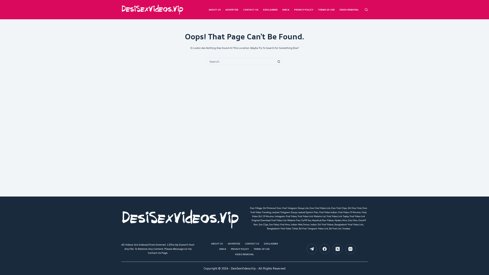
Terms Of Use (326, 9)
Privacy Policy (303, 9)
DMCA (285, 9)
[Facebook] (325, 249)
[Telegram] (312, 249)
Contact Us (250, 9)
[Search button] (279, 61)
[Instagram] (350, 249)
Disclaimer (270, 9)
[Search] (366, 9)
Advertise (231, 9)
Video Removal (349, 9)
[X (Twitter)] (338, 249)
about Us (215, 9)
